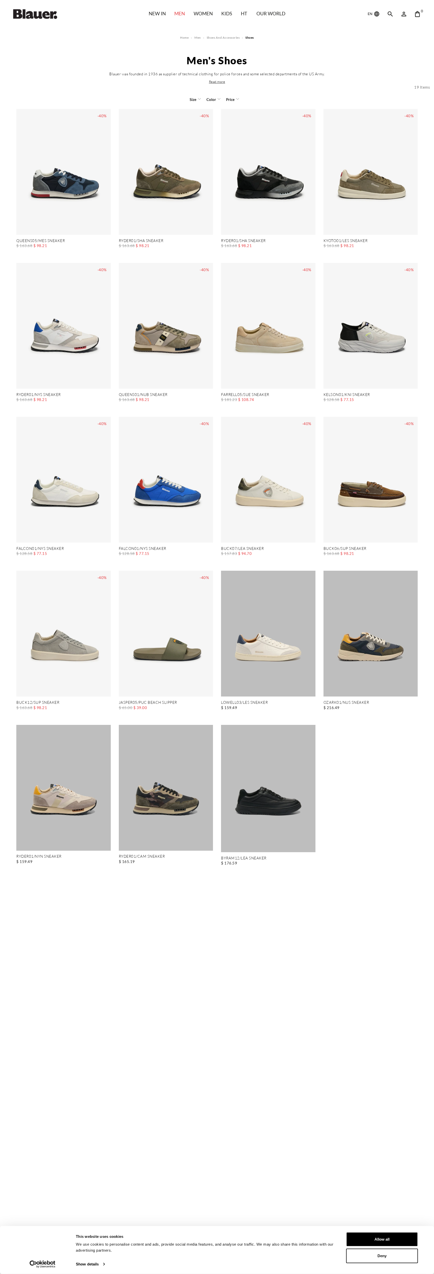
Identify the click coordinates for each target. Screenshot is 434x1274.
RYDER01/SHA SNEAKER (141, 241)
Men (179, 13)
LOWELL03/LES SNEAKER (244, 703)
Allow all (382, 1239)
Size (193, 99)
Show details (87, 1264)
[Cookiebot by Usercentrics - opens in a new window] (43, 1264)
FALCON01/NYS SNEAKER (40, 549)
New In (157, 13)
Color (211, 99)
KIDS (226, 13)
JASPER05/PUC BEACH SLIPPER (148, 703)
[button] (217, 81)
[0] (417, 14)
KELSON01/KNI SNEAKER (346, 395)
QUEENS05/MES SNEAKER (40, 241)
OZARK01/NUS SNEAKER (346, 703)
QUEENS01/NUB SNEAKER (143, 395)
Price (230, 99)
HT (244, 13)
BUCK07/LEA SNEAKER (242, 549)
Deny (382, 1255)
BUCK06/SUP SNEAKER (344, 549)
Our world (270, 13)
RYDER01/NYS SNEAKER (38, 395)
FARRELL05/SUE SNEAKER (245, 395)
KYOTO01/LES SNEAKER (345, 241)
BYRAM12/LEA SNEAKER (243, 858)
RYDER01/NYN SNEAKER (39, 856)
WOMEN (203, 13)
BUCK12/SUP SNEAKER (37, 703)
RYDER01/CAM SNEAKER (142, 856)
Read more (217, 82)
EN (370, 14)
